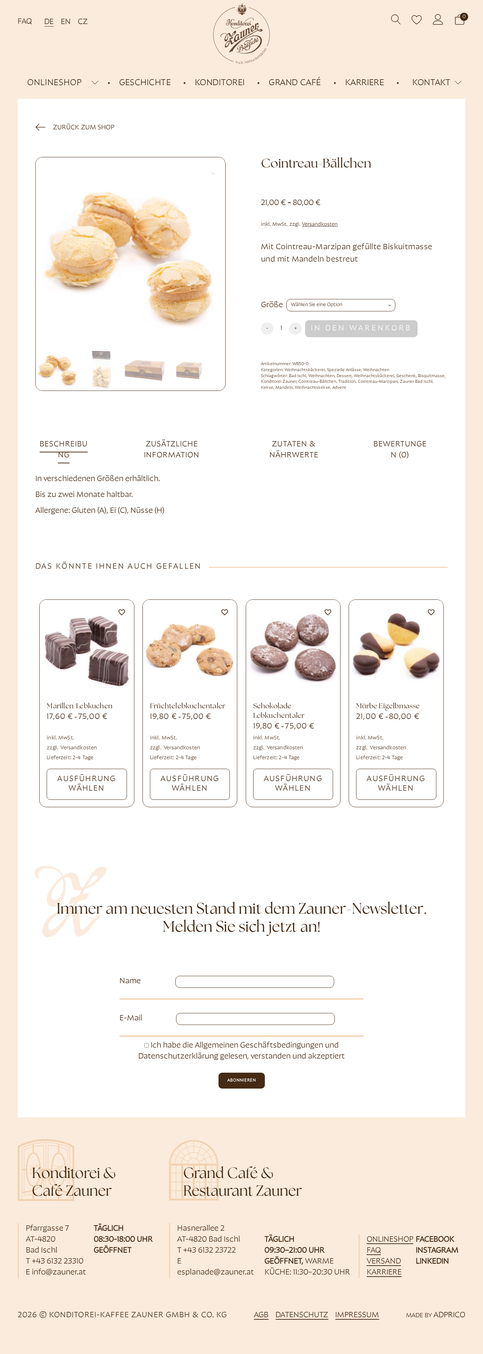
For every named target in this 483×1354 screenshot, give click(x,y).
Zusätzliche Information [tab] (171, 449)
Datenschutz (301, 1315)
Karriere (384, 1272)
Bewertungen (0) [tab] (400, 449)
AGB (261, 1315)
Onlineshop (390, 1240)
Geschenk (406, 376)
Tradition (347, 382)
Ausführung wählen (86, 784)
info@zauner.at (59, 1272)
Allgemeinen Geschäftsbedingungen (259, 1046)
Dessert (344, 376)
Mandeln (284, 388)
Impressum (357, 1315)
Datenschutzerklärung (178, 1057)
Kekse (267, 388)
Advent (339, 388)
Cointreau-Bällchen (317, 382)
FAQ (25, 22)
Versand (384, 1262)
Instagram (437, 1251)
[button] (459, 19)
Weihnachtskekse (312, 388)
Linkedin (432, 1262)
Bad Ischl (297, 376)
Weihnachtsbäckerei (305, 370)
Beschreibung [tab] (64, 449)
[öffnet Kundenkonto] (438, 19)
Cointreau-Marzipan (378, 382)
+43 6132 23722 (209, 1251)
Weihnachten (376, 370)
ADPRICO (449, 1315)
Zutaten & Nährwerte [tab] (294, 449)
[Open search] (396, 19)
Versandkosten (320, 224)
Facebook (435, 1240)
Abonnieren (241, 1080)
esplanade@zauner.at (215, 1272)
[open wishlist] (417, 19)
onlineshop (54, 83)
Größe (272, 305)
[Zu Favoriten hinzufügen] (121, 612)
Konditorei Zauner (278, 382)
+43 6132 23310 (57, 1262)
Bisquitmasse (431, 376)
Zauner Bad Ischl (416, 382)
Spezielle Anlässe (344, 370)
